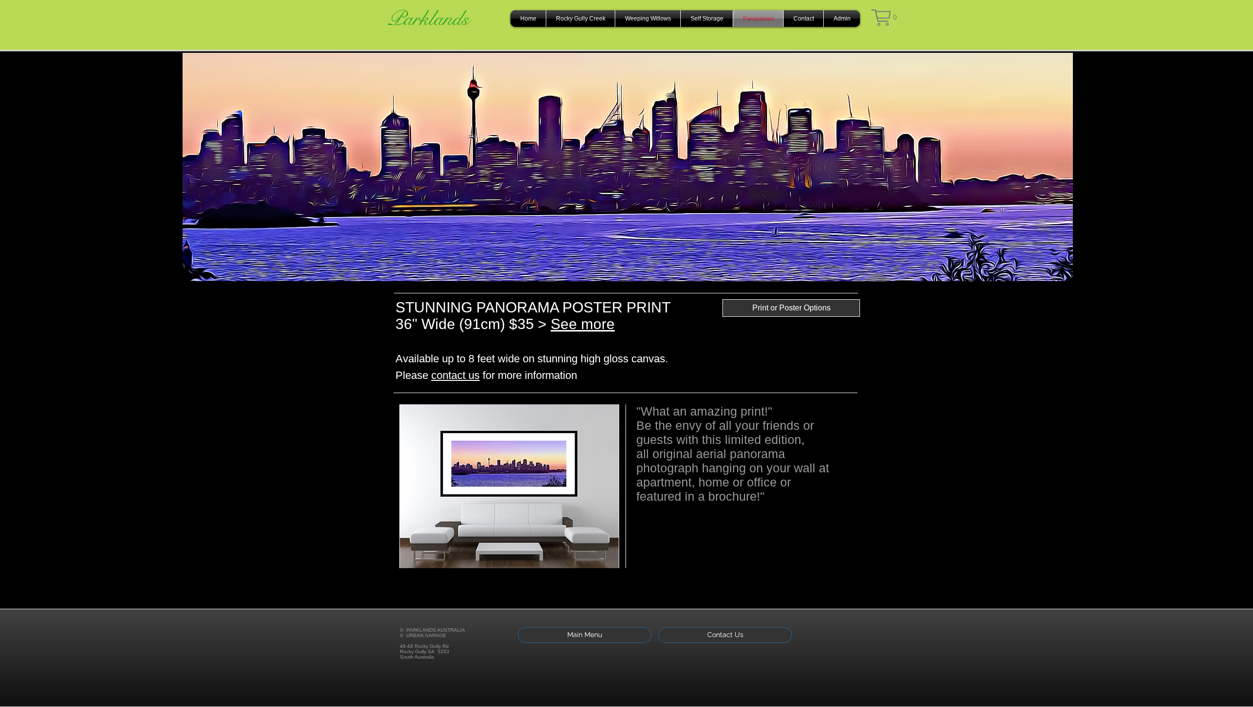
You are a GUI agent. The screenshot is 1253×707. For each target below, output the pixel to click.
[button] (884, 17)
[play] (598, 559)
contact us (455, 375)
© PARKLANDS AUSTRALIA (432, 630)
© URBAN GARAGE (423, 635)
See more (583, 324)
